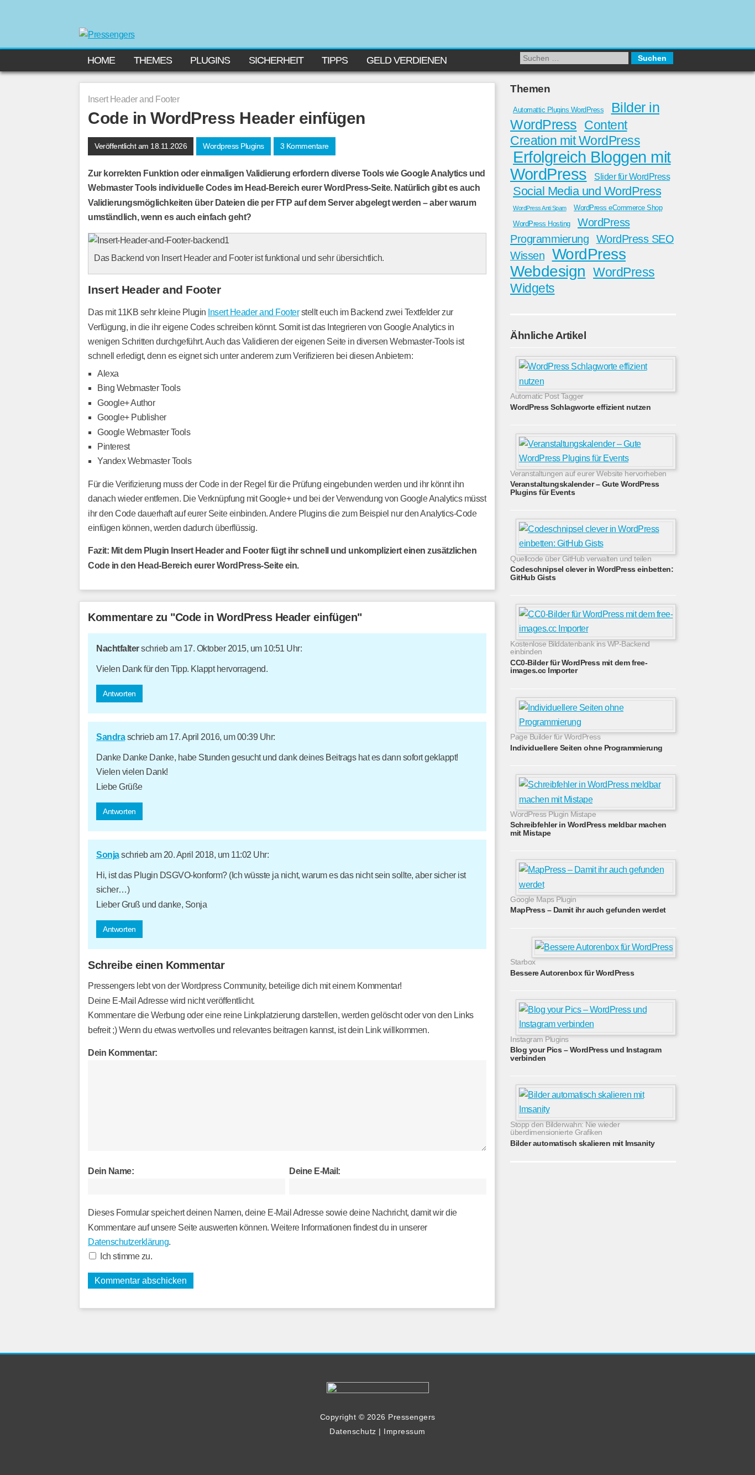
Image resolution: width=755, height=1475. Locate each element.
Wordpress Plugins (233, 146)
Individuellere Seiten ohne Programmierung (586, 748)
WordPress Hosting (541, 224)
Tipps (335, 60)
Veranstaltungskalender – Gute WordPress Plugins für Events (584, 488)
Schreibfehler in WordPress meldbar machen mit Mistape (588, 829)
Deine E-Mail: (314, 1171)
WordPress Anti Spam (540, 208)
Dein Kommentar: (123, 1052)
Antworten (119, 693)
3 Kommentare (304, 146)
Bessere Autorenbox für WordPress (572, 973)
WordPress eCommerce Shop (618, 208)
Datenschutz (352, 1431)
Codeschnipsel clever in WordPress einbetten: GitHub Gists (591, 573)
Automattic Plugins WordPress (558, 110)
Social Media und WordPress (587, 191)
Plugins (210, 60)
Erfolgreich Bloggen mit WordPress (590, 165)
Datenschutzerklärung (128, 1242)
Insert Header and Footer (253, 312)
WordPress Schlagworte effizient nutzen (580, 407)
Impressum (405, 1431)
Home (101, 60)
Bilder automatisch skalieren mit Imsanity (582, 1143)
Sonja (107, 854)
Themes (153, 60)
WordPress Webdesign (568, 262)
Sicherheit (276, 60)
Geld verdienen (406, 60)
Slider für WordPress (632, 176)
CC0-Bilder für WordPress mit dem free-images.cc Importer (578, 667)
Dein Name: (111, 1171)
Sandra (110, 737)
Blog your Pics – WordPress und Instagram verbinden (585, 1054)
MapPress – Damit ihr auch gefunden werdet (588, 910)
